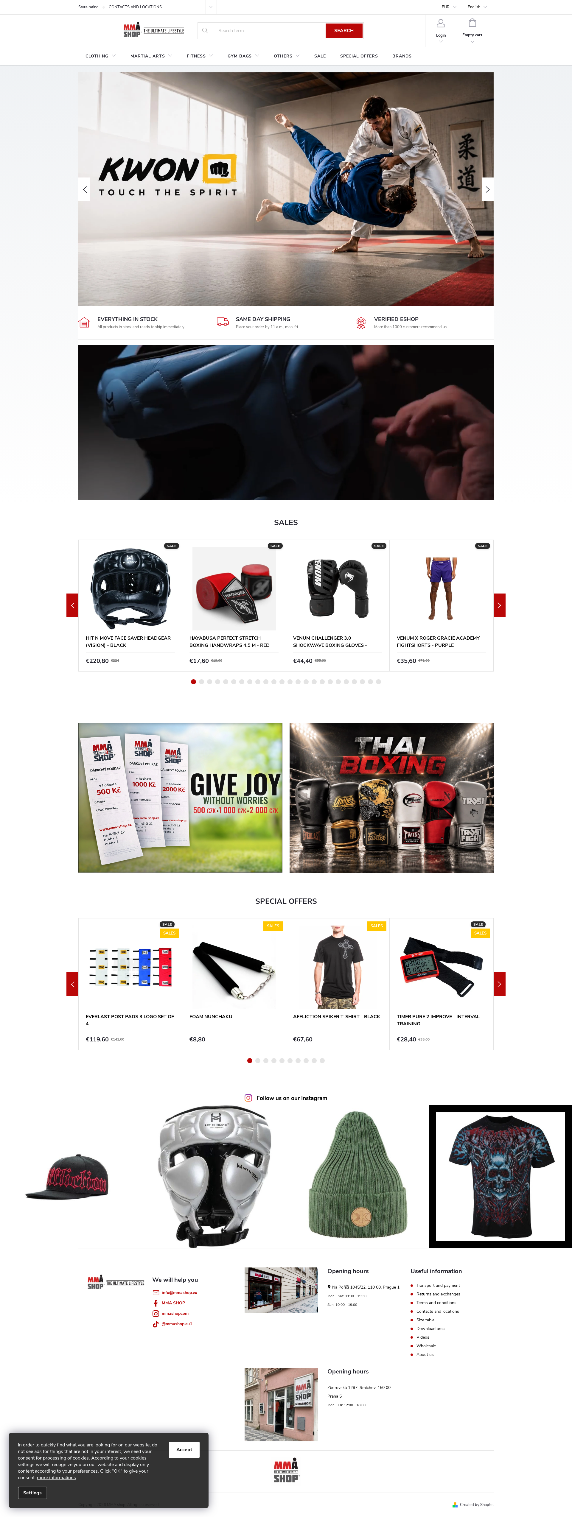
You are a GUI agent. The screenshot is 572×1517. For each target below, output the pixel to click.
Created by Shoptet (477, 1504)
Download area (430, 1328)
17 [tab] (322, 681)
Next (500, 605)
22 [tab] (362, 681)
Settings (32, 1493)
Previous (72, 605)
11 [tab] (273, 681)
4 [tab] (217, 681)
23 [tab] (370, 681)
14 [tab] (298, 681)
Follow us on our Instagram (292, 1098)
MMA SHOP (173, 1303)
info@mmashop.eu (179, 1292)
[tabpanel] (130, 606)
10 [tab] (265, 681)
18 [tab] (330, 681)
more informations (56, 1477)
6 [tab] (233, 681)
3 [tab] (209, 681)
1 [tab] (193, 681)
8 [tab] (249, 681)
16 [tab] (314, 681)
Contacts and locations (437, 1311)
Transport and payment (438, 1285)
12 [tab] (282, 681)
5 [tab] (225, 681)
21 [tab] (354, 681)
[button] (84, 189)
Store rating (88, 7)
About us (425, 1354)
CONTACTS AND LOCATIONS (135, 7)
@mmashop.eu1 (177, 1324)
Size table (425, 1320)
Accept (184, 1449)
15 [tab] (306, 681)
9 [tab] (257, 681)
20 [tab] (346, 681)
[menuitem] (100, 56)
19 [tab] (338, 681)
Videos (422, 1337)
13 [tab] (290, 681)
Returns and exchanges (438, 1294)
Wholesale (426, 1346)
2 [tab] (201, 681)
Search (344, 30)
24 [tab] (378, 681)
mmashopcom (175, 1313)
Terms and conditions (436, 1302)
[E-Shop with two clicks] (286, 1471)
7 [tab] (241, 681)
